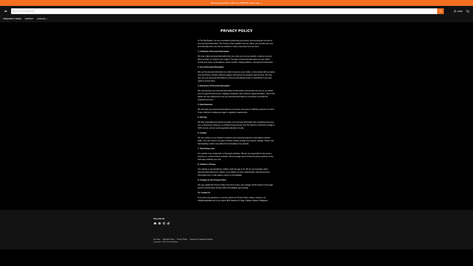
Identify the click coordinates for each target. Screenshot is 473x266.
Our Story (156, 239)
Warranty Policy (168, 239)
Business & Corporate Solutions (201, 239)
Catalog (41, 19)
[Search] (440, 11)
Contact (29, 19)
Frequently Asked (12, 19)
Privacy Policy (182, 239)
